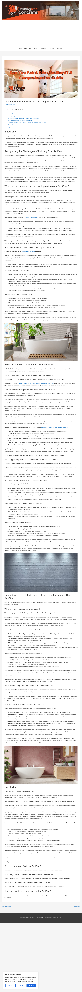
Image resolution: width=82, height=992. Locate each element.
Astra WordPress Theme (56, 917)
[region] (20, 980)
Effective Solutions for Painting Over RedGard (20, 120)
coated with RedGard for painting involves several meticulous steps (36, 383)
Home (20, 48)
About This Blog (33, 48)
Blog (25, 48)
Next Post (77, 906)
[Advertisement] (41, 34)
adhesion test (18, 895)
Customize (10, 985)
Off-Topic (7, 104)
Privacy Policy (43, 48)
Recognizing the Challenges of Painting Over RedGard (22, 116)
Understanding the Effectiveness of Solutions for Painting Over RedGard (27, 122)
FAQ (9, 127)
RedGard (38, 226)
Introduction (11, 113)
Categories (59, 48)
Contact (52, 48)
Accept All (31, 985)
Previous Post (6, 906)
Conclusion (11, 125)
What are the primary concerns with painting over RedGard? (23, 118)
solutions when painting (32, 217)
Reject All (21, 985)
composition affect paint (28, 251)
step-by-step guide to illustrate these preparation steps (55, 427)
